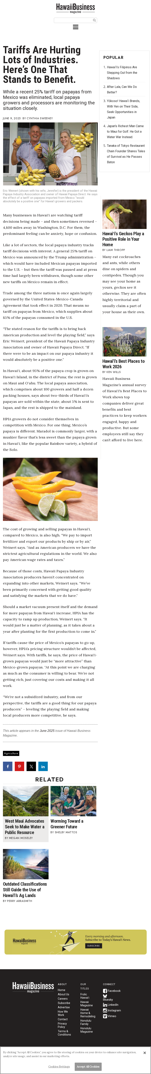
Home (33, 990)
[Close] (144, 1052)
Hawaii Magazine (86, 1003)
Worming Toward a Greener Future (67, 824)
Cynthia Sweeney (40, 118)
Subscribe (64, 1003)
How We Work (63, 1013)
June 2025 (47, 730)
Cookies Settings (59, 1066)
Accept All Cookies (88, 1066)
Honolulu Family (85, 1022)
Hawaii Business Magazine (75, 8)
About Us (63, 994)
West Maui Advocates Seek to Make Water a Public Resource (24, 826)
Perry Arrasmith (20, 901)
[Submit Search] (94, 20)
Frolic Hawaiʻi (84, 996)
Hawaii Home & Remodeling (87, 1013)
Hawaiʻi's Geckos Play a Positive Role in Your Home (123, 239)
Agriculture (11, 753)
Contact (63, 1019)
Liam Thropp (116, 250)
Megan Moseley (21, 838)
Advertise (64, 1007)
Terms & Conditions (64, 1033)
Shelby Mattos (66, 832)
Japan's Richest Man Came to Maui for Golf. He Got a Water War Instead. (125, 131)
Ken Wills (114, 372)
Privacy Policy (62, 1025)
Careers (63, 998)
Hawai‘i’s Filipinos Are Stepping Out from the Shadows (122, 72)
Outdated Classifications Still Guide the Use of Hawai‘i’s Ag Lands (25, 889)
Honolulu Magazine (86, 1030)
